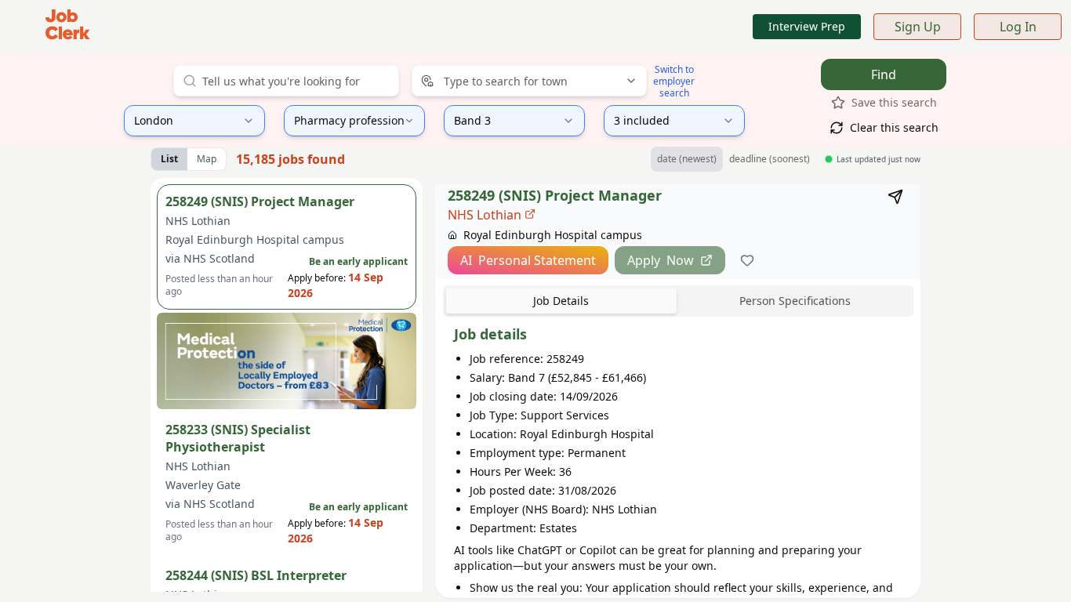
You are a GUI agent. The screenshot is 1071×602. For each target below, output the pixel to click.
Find (883, 74)
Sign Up (918, 26)
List (169, 158)
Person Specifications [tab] (795, 300)
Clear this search (894, 127)
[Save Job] (747, 260)
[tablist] (678, 301)
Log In (1018, 26)
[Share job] (895, 196)
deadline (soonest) (769, 158)
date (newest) (687, 158)
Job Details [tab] (561, 300)
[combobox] (286, 80)
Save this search (894, 102)
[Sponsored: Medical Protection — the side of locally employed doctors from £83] (286, 361)
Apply (660, 260)
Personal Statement (528, 260)
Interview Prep (806, 26)
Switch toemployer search (674, 81)
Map (206, 158)
